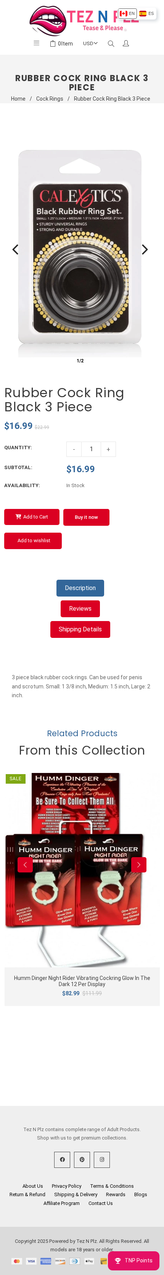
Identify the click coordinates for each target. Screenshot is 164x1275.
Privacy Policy (66, 1186)
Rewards (115, 1194)
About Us (33, 1186)
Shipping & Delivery (75, 1194)
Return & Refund (27, 1194)
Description (80, 588)
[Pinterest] (82, 1160)
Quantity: (18, 447)
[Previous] (15, 249)
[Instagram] (102, 1160)
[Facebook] (62, 1160)
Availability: (22, 485)
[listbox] (137, 13)
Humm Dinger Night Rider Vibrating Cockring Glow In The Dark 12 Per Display (82, 981)
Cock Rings (49, 99)
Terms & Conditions (112, 1186)
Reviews (80, 608)
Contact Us (100, 1203)
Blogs (140, 1194)
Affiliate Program (61, 1203)
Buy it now (86, 517)
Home (18, 99)
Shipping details (80, 629)
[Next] (145, 249)
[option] (127, 13)
